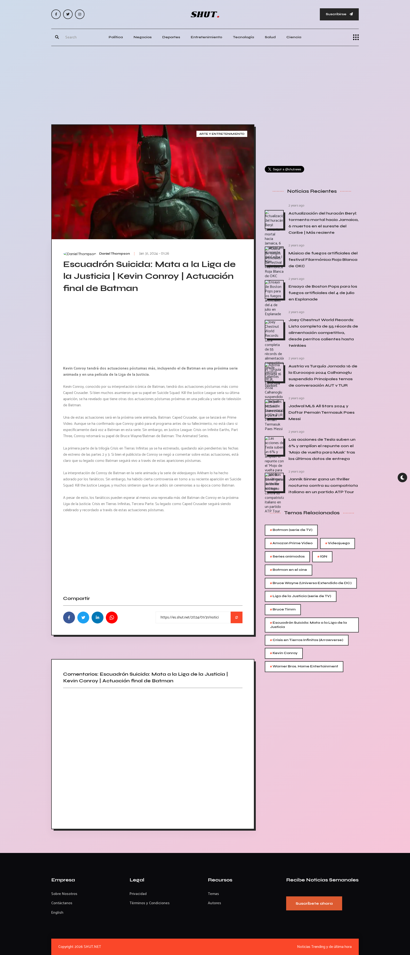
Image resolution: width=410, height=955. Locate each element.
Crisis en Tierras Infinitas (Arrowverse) (306, 640)
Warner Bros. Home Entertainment (304, 666)
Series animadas (287, 556)
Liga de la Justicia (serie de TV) (300, 596)
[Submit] (57, 37)
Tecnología (243, 37)
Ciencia (293, 37)
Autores (214, 903)
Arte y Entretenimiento (221, 134)
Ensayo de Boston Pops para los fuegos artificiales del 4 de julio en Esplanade (323, 292)
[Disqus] (152, 757)
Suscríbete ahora (314, 903)
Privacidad (138, 894)
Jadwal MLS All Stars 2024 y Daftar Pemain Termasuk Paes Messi (321, 412)
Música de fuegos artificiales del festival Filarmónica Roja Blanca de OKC (323, 259)
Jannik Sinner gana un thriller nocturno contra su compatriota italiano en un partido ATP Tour (323, 485)
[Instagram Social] (79, 14)
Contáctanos (61, 903)
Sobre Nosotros (64, 894)
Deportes (171, 37)
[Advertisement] (205, 84)
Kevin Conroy (284, 653)
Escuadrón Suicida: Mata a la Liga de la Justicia (308, 624)
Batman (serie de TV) (291, 530)
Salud (270, 37)
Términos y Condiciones (150, 903)
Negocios (143, 37)
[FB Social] (56, 14)
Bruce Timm (283, 609)
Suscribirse (336, 14)
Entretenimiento (206, 37)
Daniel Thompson (114, 254)
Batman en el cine (288, 570)
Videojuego (337, 543)
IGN (322, 556)
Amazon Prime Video (291, 543)
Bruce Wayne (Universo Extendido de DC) (311, 583)
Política (116, 37)
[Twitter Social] (68, 14)
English (57, 912)
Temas (213, 894)
